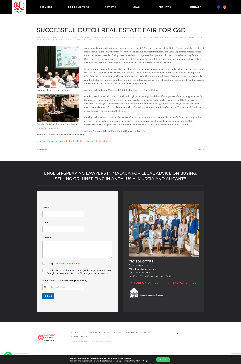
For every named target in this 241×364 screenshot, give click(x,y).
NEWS (136, 7)
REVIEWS (110, 7)
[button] (177, 333)
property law (72, 39)
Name (46, 207)
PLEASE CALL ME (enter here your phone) (64, 280)
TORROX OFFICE (146, 282)
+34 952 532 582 (141, 265)
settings (144, 361)
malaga (50, 39)
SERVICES (46, 7)
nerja (59, 39)
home (122, 110)
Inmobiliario (178, 37)
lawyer (191, 37)
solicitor (86, 39)
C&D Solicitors (78, 7)
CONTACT (195, 7)
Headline (165, 37)
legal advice (79, 141)
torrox (98, 39)
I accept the (63, 263)
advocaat (41, 141)
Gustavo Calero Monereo (64, 37)
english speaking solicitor (142, 37)
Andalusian (118, 37)
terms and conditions (69, 263)
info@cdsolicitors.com (144, 268)
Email (46, 222)
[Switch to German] (225, 7)
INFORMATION (164, 7)
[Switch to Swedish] (218, 7)
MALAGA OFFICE (184, 282)
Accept (163, 359)
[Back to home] (19, 7)
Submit (48, 296)
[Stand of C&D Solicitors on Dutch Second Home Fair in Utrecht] (58, 108)
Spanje (107, 141)
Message (47, 237)
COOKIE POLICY (79, 337)
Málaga (89, 141)
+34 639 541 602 (141, 272)
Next (200, 149)
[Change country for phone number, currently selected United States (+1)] (45, 287)
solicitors (98, 141)
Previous (42, 149)
